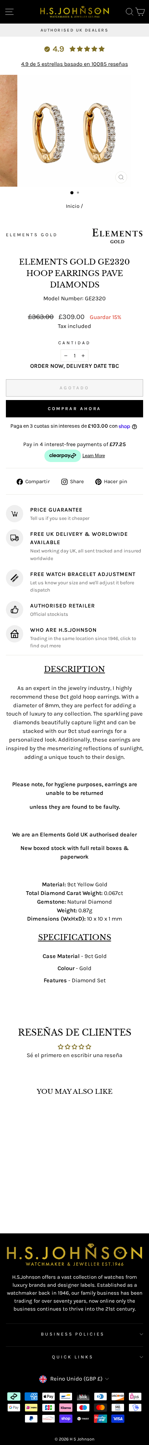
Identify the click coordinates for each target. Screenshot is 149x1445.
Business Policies (73, 1334)
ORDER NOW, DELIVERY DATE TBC (74, 366)
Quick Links (73, 1356)
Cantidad (74, 342)
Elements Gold (32, 234)
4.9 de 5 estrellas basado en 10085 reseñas (74, 64)
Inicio (72, 206)
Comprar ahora (75, 408)
